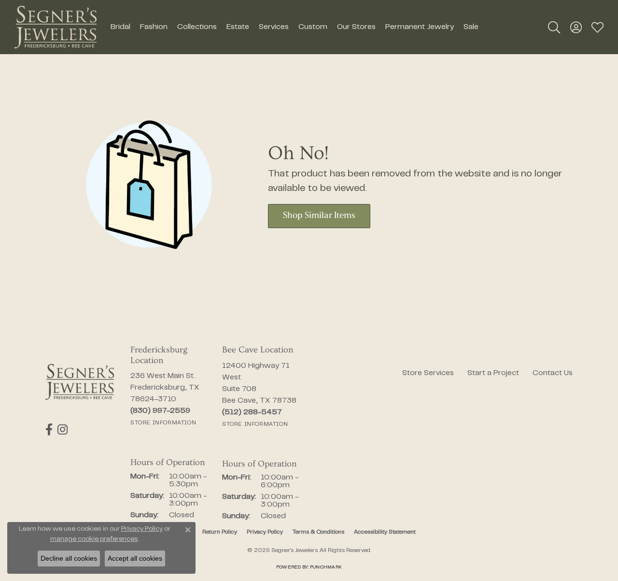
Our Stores (356, 27)
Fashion (154, 27)
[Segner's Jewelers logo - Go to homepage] (55, 27)
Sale (471, 27)
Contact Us (553, 373)
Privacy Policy (265, 532)
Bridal (120, 27)
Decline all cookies (69, 558)
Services (274, 27)
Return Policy (219, 532)
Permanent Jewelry (419, 27)
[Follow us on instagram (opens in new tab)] (62, 430)
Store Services (428, 373)
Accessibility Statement (385, 532)
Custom (312, 27)
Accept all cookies (135, 558)
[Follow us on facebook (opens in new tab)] (49, 430)
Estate (237, 27)
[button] (554, 27)
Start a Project (493, 373)
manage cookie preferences (94, 539)
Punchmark (326, 567)
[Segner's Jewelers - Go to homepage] (79, 382)
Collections (197, 27)
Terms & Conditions (318, 532)
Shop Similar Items (319, 215)
